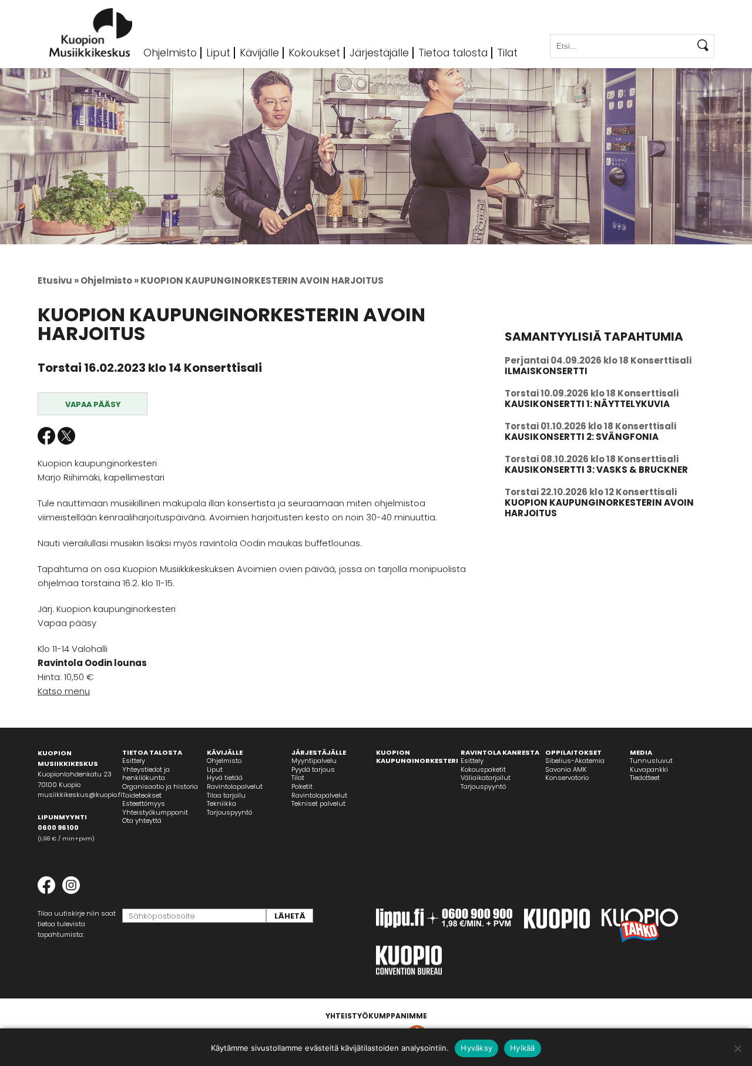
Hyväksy (476, 1047)
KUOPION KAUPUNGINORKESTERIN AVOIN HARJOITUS (599, 507)
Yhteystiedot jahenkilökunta (146, 774)
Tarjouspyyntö (229, 812)
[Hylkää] (737, 1048)
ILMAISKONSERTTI (546, 371)
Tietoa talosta (453, 53)
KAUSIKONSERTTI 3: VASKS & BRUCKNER (596, 469)
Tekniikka (221, 803)
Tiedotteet (645, 777)
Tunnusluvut (651, 760)
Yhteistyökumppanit (155, 812)
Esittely (133, 760)
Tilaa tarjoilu (226, 795)
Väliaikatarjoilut (486, 777)
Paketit (302, 786)
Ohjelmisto (170, 53)
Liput (218, 53)
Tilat (507, 53)
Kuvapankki (649, 769)
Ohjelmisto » (109, 280)
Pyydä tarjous (313, 769)
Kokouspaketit (483, 769)
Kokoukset (314, 53)
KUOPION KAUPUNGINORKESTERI (417, 757)
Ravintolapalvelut (235, 786)
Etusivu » (58, 280)
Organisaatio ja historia (160, 786)
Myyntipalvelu (314, 760)
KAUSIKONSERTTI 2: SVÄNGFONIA (582, 437)
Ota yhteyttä (142, 820)
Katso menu (64, 691)
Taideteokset (142, 795)
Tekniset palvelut (318, 803)
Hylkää (522, 1047)
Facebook (46, 436)
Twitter (66, 436)
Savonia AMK (566, 769)
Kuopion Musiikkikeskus (91, 32)
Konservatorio (567, 777)
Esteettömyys (143, 803)
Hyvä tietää (225, 777)
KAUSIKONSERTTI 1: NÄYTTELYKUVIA (587, 404)
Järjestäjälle (379, 53)
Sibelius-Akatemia (575, 760)
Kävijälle (259, 53)
